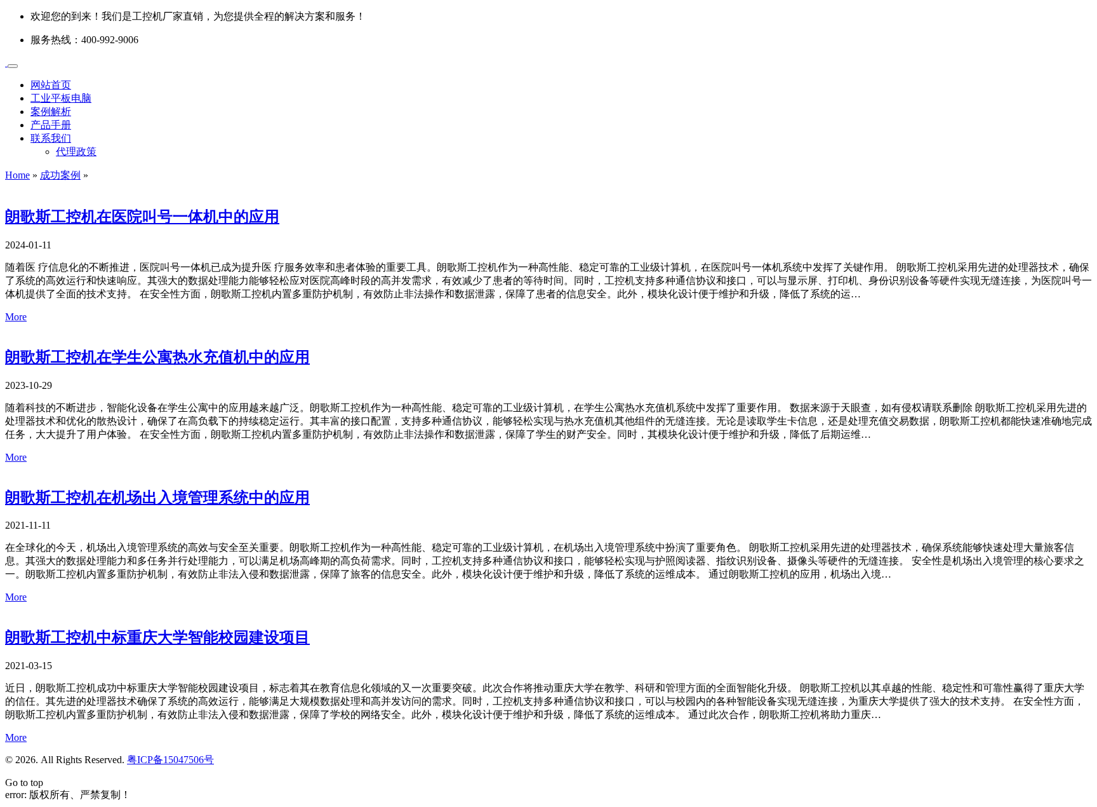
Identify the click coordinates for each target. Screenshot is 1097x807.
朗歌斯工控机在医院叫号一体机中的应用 (142, 216)
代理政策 (76, 151)
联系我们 (50, 138)
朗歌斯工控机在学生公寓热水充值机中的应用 (157, 357)
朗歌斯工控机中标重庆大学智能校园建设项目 (157, 637)
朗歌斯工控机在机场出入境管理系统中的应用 (157, 497)
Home (17, 175)
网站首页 (50, 84)
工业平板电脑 (60, 98)
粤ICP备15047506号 (170, 759)
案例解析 (50, 111)
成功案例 (60, 175)
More (16, 316)
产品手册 (50, 124)
